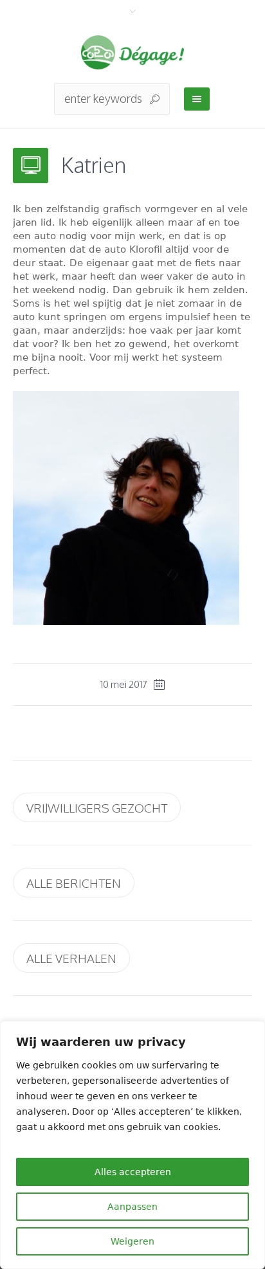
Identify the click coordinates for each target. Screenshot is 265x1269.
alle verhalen (71, 958)
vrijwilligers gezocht (96, 807)
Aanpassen (132, 1207)
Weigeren (132, 1241)
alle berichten (73, 882)
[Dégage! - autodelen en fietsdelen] (132, 52)
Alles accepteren (133, 1172)
